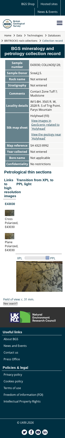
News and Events (15, 346)
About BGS (11, 339)
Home (7, 35)
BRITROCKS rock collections (20, 40)
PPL (52, 258)
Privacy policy (13, 375)
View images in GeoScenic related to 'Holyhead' (45, 125)
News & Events (48, 12)
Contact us (11, 352)
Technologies (35, 35)
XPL (19, 258)
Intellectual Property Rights (22, 401)
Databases (54, 35)
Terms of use (12, 388)
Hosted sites (49, 4)
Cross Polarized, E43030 (11, 223)
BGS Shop (28, 4)
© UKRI (25, 423)
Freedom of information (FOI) (23, 395)
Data (19, 35)
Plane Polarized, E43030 (11, 246)
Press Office (12, 359)
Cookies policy (13, 381)
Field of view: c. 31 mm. (18, 299)
